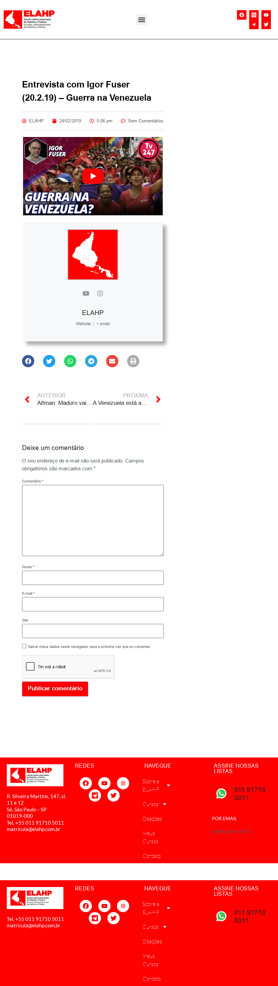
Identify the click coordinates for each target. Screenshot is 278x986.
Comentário (32, 481)
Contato (151, 855)
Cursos (150, 804)
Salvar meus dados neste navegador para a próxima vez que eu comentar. (89, 647)
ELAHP (93, 312)
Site (25, 620)
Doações (152, 818)
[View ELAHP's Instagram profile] (100, 294)
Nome (28, 567)
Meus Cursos (150, 837)
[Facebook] (241, 15)
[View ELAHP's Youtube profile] (85, 294)
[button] (141, 19)
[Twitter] (266, 24)
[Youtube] (266, 15)
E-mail (28, 593)
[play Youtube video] (93, 176)
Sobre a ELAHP (150, 785)
